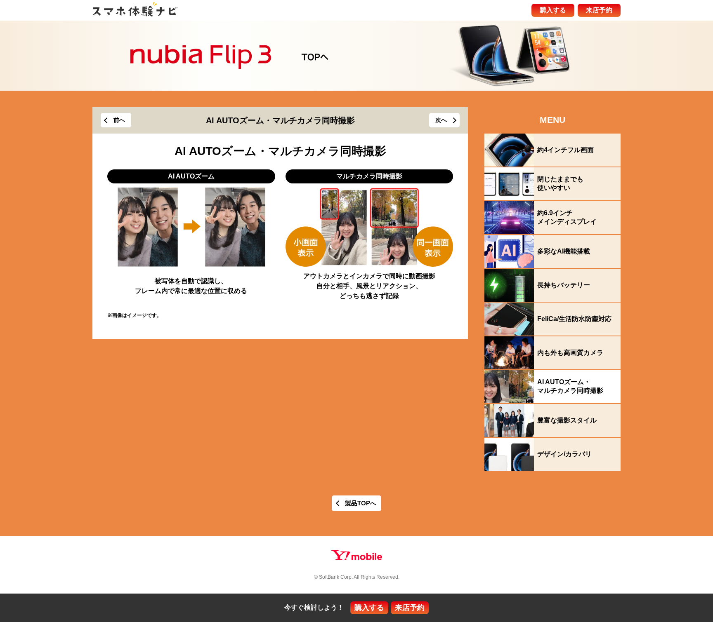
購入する (553, 10)
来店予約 (599, 10)
